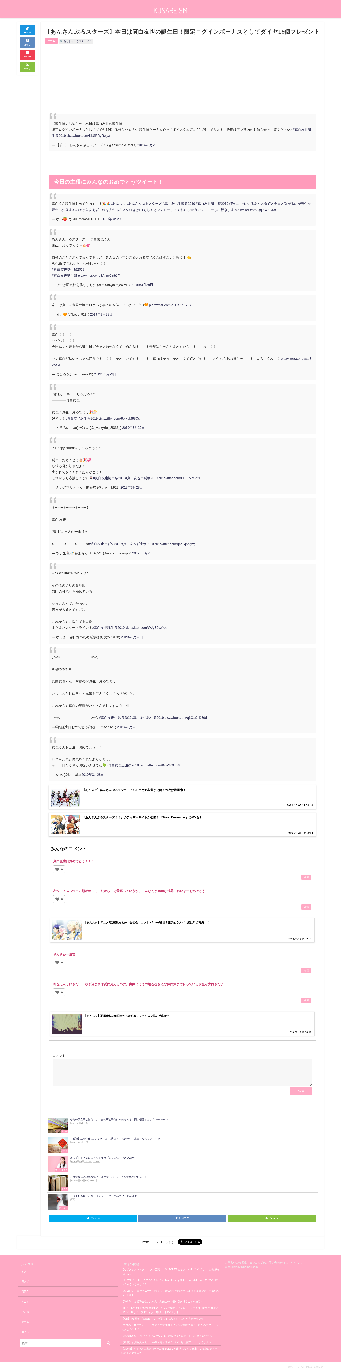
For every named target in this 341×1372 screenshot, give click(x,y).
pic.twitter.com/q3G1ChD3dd (186, 717)
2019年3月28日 (148, 145)
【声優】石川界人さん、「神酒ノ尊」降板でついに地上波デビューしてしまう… (167, 1342)
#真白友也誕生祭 (64, 275)
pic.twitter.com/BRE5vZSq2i (179, 478)
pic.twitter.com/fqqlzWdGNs (255, 209)
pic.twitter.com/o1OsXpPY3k (170, 304)
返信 (306, 877)
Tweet (27, 32)
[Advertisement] (115, 82)
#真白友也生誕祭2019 (179, 203)
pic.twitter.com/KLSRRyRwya (88, 135)
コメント (59, 1055)
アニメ (25, 1301)
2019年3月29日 (112, 219)
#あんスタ (118, 203)
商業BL (26, 1291)
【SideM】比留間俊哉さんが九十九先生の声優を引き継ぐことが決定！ (162, 1301)
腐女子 (25, 1281)
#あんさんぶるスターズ (144, 203)
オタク (25, 1271)
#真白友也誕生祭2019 (212, 203)
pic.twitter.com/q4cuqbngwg (175, 543)
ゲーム (51, 40)
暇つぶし (27, 1332)
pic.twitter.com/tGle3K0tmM (160, 765)
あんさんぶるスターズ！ (77, 41)
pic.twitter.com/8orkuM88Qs (119, 418)
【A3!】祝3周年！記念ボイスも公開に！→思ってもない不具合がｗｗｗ (162, 1318)
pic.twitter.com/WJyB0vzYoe (146, 627)
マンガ (25, 1311)
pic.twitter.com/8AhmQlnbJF (99, 275)
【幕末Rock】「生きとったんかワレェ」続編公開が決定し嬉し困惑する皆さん (166, 1336)
